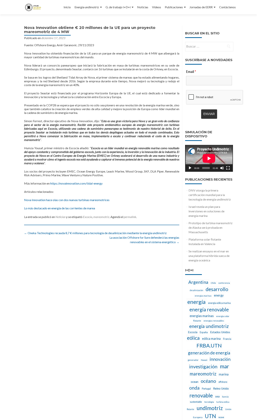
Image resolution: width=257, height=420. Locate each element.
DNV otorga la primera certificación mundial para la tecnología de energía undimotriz (210, 194)
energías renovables (214, 320)
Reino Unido (221, 388)
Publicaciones (174, 7)
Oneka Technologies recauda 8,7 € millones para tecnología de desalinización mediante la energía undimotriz (95, 233)
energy (219, 295)
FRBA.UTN (209, 345)
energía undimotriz (209, 326)
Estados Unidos (220, 332)
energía (196, 301)
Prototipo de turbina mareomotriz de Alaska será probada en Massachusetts (211, 227)
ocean (194, 381)
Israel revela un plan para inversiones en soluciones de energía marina (206, 211)
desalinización (196, 290)
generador (193, 360)
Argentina (198, 282)
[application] (209, 158)
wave (221, 417)
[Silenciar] (222, 168)
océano (208, 381)
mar (224, 366)
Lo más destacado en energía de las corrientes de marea (59, 208)
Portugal (206, 388)
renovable (201, 395)
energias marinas (203, 295)
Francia (227, 338)
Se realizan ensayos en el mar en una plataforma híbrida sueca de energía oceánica (209, 255)
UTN (210, 416)
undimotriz (210, 408)
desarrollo (217, 289)
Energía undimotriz (87, 7)
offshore (222, 382)
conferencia (224, 283)
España (204, 332)
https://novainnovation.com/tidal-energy (76, 183)
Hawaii (204, 360)
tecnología (209, 402)
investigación (203, 366)
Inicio (67, 7)
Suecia (225, 396)
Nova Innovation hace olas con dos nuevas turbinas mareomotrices (66, 200)
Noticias (142, 7)
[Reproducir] (190, 168)
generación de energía (209, 352)
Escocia (87, 217)
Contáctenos (227, 7)
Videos (156, 7)
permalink (130, 217)
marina (224, 374)
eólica (193, 338)
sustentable (196, 401)
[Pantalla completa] (228, 168)
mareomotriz (101, 217)
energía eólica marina (219, 303)
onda (194, 387)
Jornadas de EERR (201, 7)
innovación (220, 359)
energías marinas (202, 316)
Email (191, 71)
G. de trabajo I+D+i (118, 7)
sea (217, 396)
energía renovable (209, 309)
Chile (213, 283)
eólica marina (211, 339)
